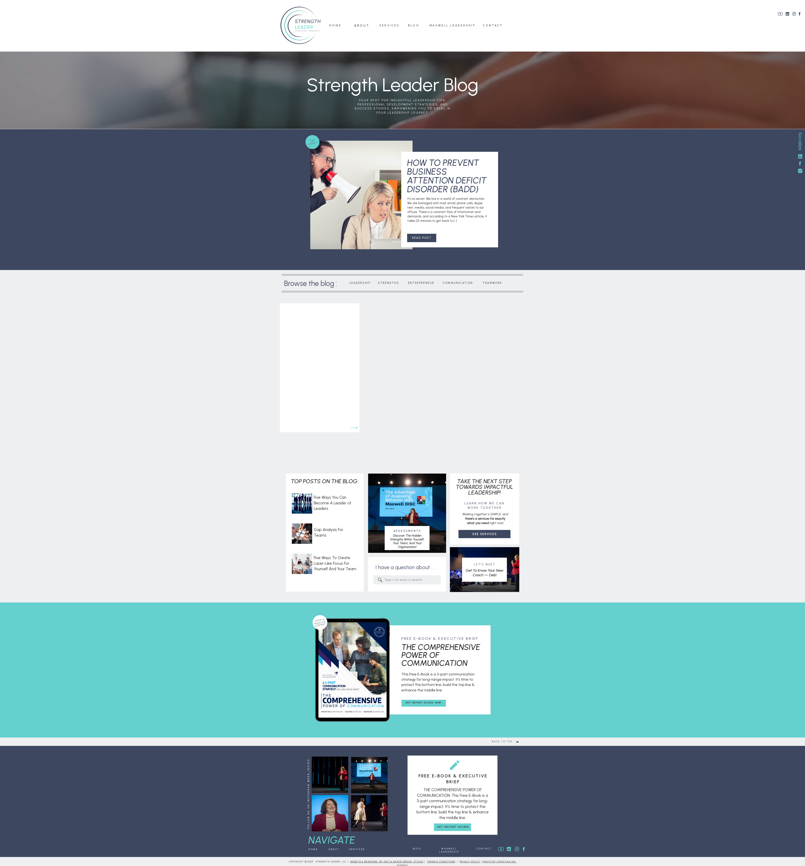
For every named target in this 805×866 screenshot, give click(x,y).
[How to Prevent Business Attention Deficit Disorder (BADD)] (361, 195)
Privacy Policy (470, 861)
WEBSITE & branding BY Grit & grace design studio (386, 861)
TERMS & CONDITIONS (441, 861)
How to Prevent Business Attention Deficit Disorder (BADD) (447, 176)
